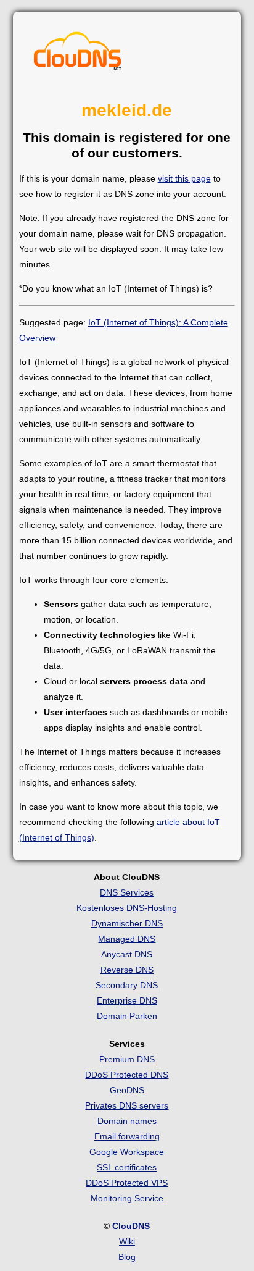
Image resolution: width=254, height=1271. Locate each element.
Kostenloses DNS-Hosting (126, 908)
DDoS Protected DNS (126, 1075)
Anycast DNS (126, 954)
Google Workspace (126, 1152)
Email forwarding (127, 1136)
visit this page (184, 178)
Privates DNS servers (126, 1105)
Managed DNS (126, 939)
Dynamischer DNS (127, 923)
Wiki (127, 1241)
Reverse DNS (127, 970)
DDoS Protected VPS (127, 1183)
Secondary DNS (127, 985)
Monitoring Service (127, 1198)
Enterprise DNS (127, 1000)
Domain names (127, 1121)
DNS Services (127, 892)
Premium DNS (127, 1059)
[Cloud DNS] (77, 54)
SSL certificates (127, 1167)
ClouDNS (131, 1226)
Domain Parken (127, 1016)
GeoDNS (127, 1090)
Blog (127, 1257)
